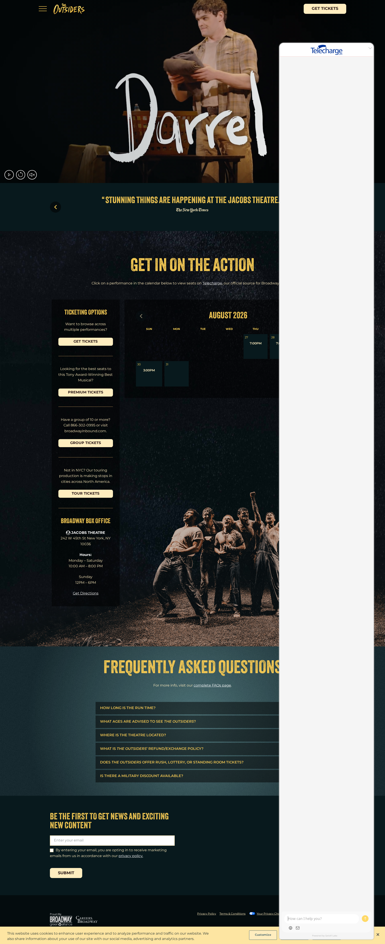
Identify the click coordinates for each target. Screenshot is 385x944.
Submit (66, 873)
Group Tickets (85, 443)
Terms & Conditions (232, 914)
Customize (263, 935)
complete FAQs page (212, 685)
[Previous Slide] (55, 207)
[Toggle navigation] (43, 8)
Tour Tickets (85, 493)
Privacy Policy (206, 914)
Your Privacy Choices (271, 914)
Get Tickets (325, 9)
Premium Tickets (85, 392)
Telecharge (212, 283)
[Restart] (19, 175)
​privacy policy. (131, 856)
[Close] (378, 935)
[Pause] (8, 175)
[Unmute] (31, 175)
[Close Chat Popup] (370, 47)
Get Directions (85, 593)
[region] (192, 935)
